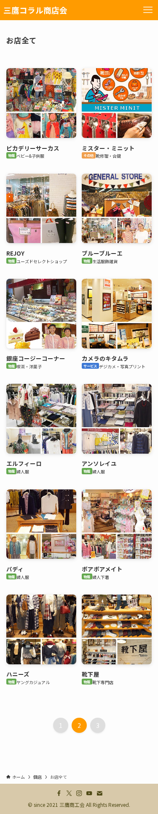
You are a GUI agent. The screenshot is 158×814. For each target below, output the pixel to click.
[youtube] (89, 793)
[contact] (99, 793)
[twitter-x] (69, 793)
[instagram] (79, 793)
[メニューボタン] (148, 10)
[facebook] (59, 793)
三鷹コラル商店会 (35, 10)
